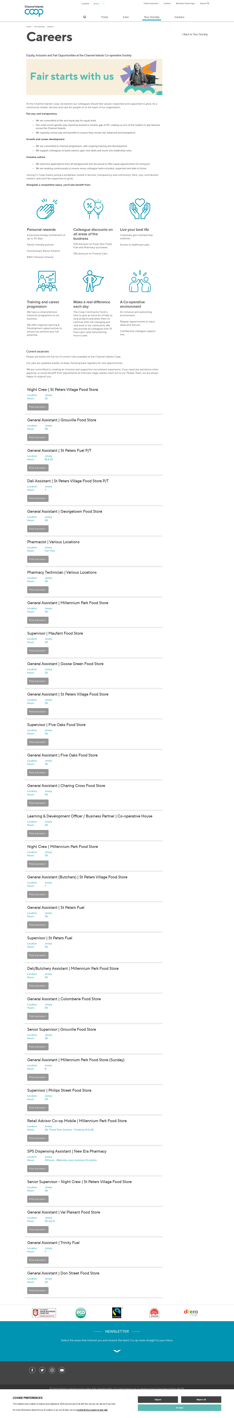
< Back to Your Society (194, 34)
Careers (179, 17)
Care (126, 17)
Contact (167, 3)
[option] (44, 1313)
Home (28, 27)
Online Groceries (151, 3)
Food (104, 17)
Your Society (152, 17)
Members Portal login (185, 3)
